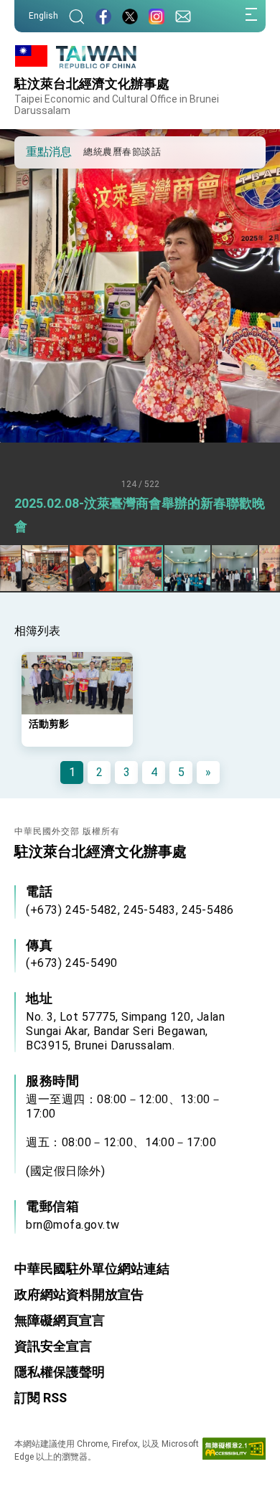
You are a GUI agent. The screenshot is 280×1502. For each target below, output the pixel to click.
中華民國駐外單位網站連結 (91, 1268)
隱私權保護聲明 (59, 1371)
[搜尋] (77, 16)
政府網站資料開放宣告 (79, 1294)
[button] (36, 151)
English (43, 16)
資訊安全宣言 (53, 1346)
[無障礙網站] (234, 1451)
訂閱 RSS (40, 1397)
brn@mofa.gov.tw (73, 1225)
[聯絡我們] (183, 16)
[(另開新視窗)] (103, 16)
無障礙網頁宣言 (59, 1320)
